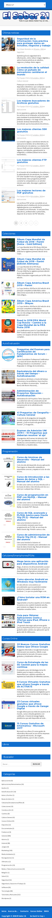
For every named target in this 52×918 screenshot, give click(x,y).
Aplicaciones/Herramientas (11, 784)
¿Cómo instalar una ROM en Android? (33, 598)
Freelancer (5, 832)
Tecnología (6, 891)
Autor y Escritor (7, 795)
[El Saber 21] (26, 21)
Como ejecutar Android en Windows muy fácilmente (32, 580)
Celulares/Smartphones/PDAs (18, 555)
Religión (4, 873)
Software (5, 887)
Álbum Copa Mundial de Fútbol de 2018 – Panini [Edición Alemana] (31, 261)
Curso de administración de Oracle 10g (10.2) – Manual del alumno (33, 537)
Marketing (5, 850)
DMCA (46, 911)
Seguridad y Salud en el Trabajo (12, 884)
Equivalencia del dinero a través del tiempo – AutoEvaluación (32, 373)
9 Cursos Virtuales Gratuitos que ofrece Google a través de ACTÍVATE (33, 684)
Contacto (24, 911)
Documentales (7, 828)
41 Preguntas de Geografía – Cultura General (33, 413)
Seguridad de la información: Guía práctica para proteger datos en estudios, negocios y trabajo (33, 42)
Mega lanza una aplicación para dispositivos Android (32, 562)
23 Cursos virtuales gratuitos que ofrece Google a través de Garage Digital (33, 705)
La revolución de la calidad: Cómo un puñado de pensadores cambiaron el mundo (33, 71)
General (4, 836)
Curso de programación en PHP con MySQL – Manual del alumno (32, 497)
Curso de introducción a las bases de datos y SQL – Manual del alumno (33, 479)
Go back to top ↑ (37, 916)
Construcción (6, 810)
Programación (10, 451)
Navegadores (6, 858)
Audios (4, 788)
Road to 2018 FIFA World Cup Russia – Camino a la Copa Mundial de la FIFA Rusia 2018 (31, 324)
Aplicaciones (21, 109)
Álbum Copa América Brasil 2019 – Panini (33, 284)
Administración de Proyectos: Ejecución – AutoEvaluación (30, 393)
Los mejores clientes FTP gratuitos (32, 161)
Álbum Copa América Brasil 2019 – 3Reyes (33, 302)
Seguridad (20, 52)
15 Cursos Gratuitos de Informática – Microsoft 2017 (31, 726)
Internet (4, 843)
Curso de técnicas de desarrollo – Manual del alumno (30, 459)
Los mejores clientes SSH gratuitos (32, 130)
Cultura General (22, 81)
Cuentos (4, 814)
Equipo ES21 (24, 78)
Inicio (4, 911)
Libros (6, 744)
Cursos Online (10, 638)
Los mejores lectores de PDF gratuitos (31, 191)
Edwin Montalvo (26, 49)
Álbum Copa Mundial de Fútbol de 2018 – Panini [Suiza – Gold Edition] (31, 241)
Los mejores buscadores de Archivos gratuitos (33, 101)
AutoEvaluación (11, 343)
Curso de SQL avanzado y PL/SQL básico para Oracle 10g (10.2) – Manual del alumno (32, 516)
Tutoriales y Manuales (9, 895)
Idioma (4, 839)
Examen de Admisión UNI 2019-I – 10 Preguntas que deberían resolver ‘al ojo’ (32, 433)
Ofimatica (5, 862)
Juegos (4, 847)
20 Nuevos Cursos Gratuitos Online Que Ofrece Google (33, 645)
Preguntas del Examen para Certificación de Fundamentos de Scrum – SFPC (33, 353)
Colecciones (9, 233)
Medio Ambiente (7, 854)
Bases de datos (7, 799)
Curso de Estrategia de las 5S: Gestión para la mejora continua (32, 664)
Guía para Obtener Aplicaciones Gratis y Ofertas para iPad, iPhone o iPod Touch (33, 619)
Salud (4, 876)
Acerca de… (13, 911)
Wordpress (5, 898)
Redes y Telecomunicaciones (12, 869)
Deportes (5, 825)
